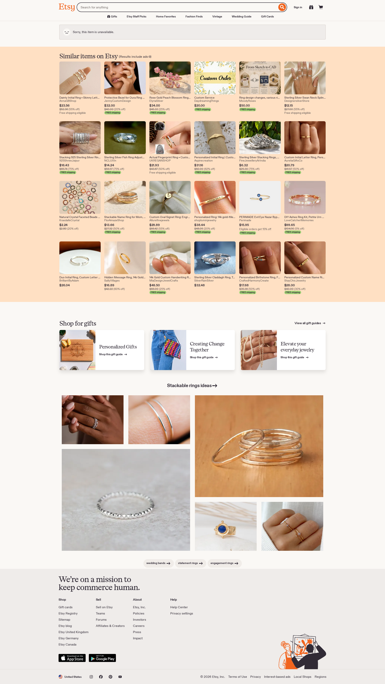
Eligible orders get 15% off (255, 229)
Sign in (298, 7)
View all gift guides (308, 323)
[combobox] (177, 7)
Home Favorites (166, 16)
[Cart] (321, 7)
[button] (70, 677)
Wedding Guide (241, 16)
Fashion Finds (194, 16)
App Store (72, 658)
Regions (320, 677)
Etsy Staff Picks (136, 16)
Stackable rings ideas (189, 385)
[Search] (282, 7)
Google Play (102, 658)
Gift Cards (267, 16)
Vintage (217, 16)
